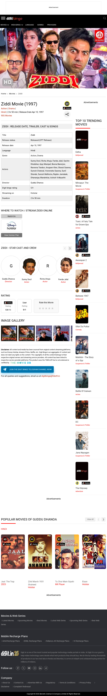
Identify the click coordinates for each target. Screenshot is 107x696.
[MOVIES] (8, 25)
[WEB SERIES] (22, 25)
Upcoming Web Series (78, 620)
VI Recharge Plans (80, 641)
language (29, 25)
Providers (51, 25)
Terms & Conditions (67, 683)
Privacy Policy (85, 683)
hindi (4, 529)
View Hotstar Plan (11, 235)
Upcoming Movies (25, 620)
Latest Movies (8, 620)
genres (40, 25)
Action (4, 108)
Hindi (3, 112)
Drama (11, 108)
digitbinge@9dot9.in (50, 376)
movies (4, 25)
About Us (6, 683)
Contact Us (18, 683)
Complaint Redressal (22, 687)
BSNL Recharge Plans (33, 641)
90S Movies (6, 115)
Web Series (16, 25)
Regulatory (50, 683)
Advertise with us (34, 683)
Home (3, 94)
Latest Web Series (58, 620)
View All (90, 519)
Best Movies (42, 620)
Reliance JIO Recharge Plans (57, 641)
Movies (12, 94)
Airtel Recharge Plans (11, 641)
